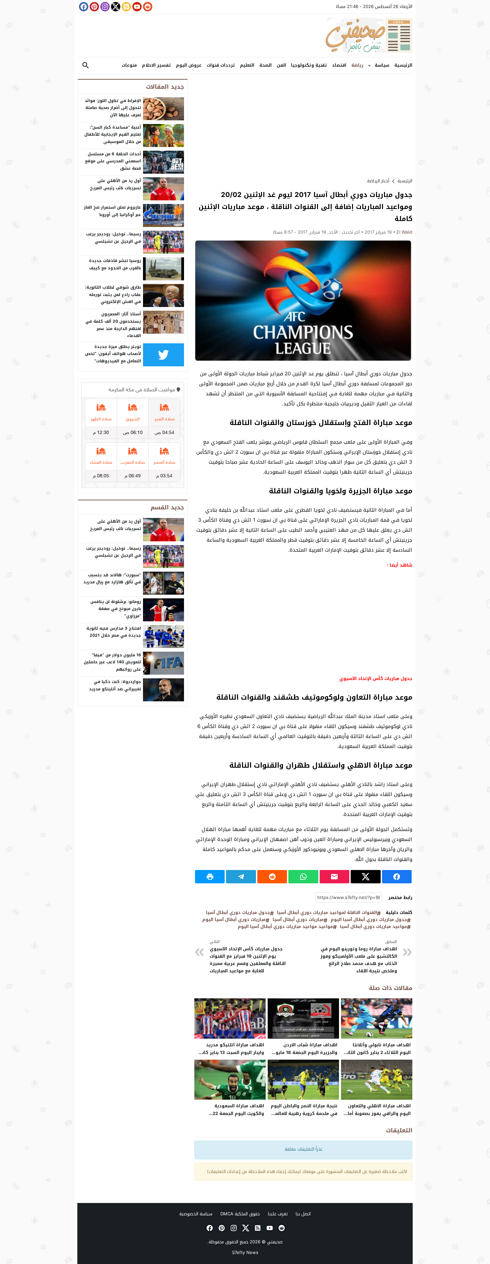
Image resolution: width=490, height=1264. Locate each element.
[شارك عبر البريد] (334, 877)
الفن (281, 65)
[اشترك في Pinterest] (93, 6)
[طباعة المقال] (210, 877)
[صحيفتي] (245, 35)
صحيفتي (275, 1242)
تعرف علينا (278, 1214)
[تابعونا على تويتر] (115, 6)
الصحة (265, 65)
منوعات (129, 65)
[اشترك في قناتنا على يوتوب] (136, 6)
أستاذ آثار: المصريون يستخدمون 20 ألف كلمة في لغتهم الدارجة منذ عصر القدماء (113, 324)
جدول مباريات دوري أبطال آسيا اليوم (369, 919)
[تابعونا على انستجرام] (104, 6)
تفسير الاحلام (156, 65)
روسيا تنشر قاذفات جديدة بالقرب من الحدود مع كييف (115, 264)
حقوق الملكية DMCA (240, 1214)
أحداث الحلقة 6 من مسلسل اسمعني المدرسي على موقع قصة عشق (113, 161)
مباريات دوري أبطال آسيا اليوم (234, 919)
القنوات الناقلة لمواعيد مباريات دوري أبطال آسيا (327, 912)
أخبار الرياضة (378, 181)
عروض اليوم (189, 65)
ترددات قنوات (221, 65)
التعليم (247, 65)
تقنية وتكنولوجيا (309, 65)
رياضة (357, 65)
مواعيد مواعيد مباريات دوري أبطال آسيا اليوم (285, 926)
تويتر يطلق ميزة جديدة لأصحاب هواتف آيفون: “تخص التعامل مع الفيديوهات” (113, 354)
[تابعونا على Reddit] (147, 6)
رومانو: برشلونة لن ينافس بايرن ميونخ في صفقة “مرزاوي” (115, 609)
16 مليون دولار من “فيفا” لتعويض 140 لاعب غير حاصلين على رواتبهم (112, 662)
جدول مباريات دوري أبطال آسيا (238, 912)
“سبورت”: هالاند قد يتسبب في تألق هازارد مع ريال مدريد (112, 578)
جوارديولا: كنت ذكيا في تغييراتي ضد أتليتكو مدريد (115, 685)
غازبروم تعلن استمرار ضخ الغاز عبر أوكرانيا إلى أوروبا (112, 211)
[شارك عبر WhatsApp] (303, 877)
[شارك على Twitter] (365, 877)
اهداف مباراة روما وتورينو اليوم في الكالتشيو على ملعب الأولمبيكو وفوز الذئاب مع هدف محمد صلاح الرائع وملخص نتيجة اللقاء (358, 956)
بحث (86, 65)
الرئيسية (403, 65)
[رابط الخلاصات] (125, 6)
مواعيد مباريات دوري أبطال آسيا (373, 926)
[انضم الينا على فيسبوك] (83, 6)
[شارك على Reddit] (272, 877)
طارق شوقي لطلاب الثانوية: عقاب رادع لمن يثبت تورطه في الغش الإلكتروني (113, 294)
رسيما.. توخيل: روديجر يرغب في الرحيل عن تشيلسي (113, 237)
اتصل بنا (303, 1214)
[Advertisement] (303, 125)
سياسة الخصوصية (195, 1214)
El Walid (404, 232)
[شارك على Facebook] (397, 877)
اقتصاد (339, 65)
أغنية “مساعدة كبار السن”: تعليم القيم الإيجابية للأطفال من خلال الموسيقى (112, 134)
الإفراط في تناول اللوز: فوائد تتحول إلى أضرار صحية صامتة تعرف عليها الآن (113, 108)
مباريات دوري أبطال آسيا (298, 919)
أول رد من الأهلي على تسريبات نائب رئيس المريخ (115, 184)
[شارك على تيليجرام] (241, 877)
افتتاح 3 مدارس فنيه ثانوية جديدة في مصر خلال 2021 (113, 632)
